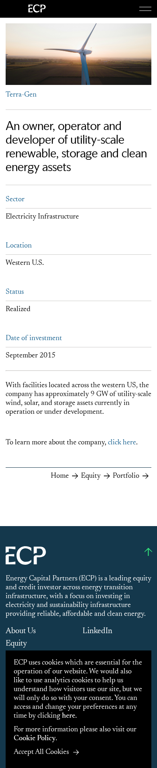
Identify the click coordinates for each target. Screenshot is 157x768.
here (68, 716)
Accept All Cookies (41, 752)
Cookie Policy (35, 738)
